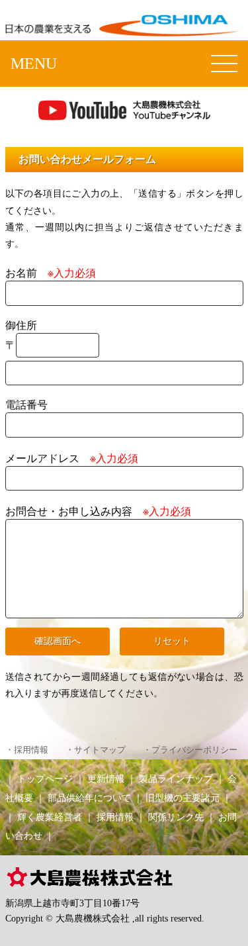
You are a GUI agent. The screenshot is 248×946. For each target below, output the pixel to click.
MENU (34, 63)
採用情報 (115, 817)
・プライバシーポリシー (190, 750)
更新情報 (105, 778)
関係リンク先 (176, 817)
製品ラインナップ (176, 778)
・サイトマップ (95, 750)
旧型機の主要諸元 (182, 797)
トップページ (45, 778)
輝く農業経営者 (49, 817)
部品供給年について (89, 797)
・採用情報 (26, 750)
